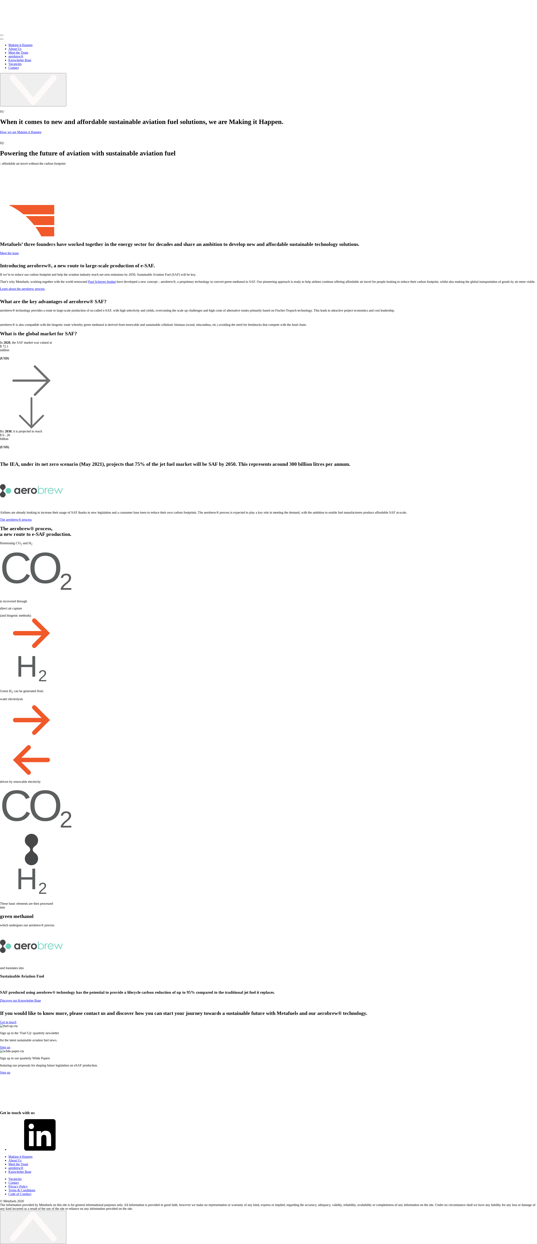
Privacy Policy (18, 1186)
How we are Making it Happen (20, 132)
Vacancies (15, 64)
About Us (14, 49)
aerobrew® (15, 56)
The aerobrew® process (16, 519)
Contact (13, 67)
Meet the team (9, 253)
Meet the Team (18, 52)
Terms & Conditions (21, 1190)
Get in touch (8, 1022)
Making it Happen (20, 45)
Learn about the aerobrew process (22, 289)
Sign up (5, 1047)
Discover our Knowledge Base (20, 1000)
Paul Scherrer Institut (102, 281)
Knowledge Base (19, 60)
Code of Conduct (19, 1194)
